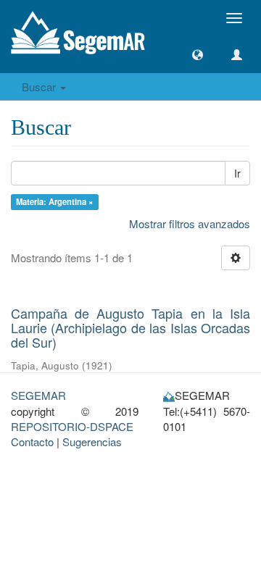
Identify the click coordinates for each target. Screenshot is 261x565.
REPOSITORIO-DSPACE (72, 426)
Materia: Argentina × (55, 201)
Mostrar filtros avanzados (189, 223)
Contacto (32, 441)
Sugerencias (92, 441)
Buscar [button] (40, 86)
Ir (237, 173)
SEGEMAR (38, 395)
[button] (197, 54)
